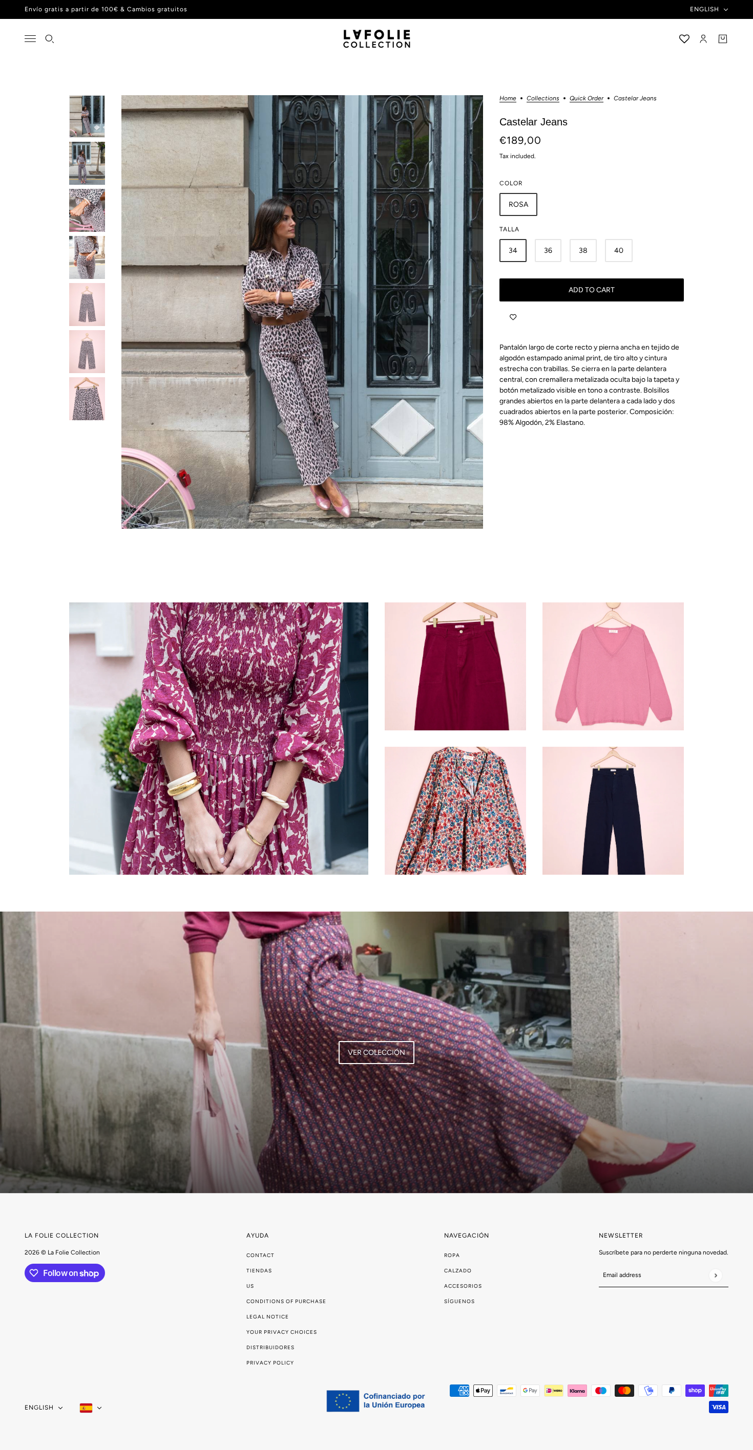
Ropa (452, 1255)
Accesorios (463, 1286)
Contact (260, 1255)
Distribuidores (270, 1347)
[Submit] (715, 1275)
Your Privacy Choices (281, 1332)
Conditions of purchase (286, 1301)
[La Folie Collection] (377, 38)
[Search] (49, 39)
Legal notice (267, 1316)
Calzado (458, 1270)
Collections (543, 98)
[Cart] (722, 39)
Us (250, 1286)
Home (507, 98)
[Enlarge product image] (302, 312)
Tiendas (259, 1270)
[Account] (703, 39)
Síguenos (459, 1301)
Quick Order (586, 98)
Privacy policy (270, 1362)
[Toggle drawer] (30, 38)
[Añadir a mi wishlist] (513, 317)
